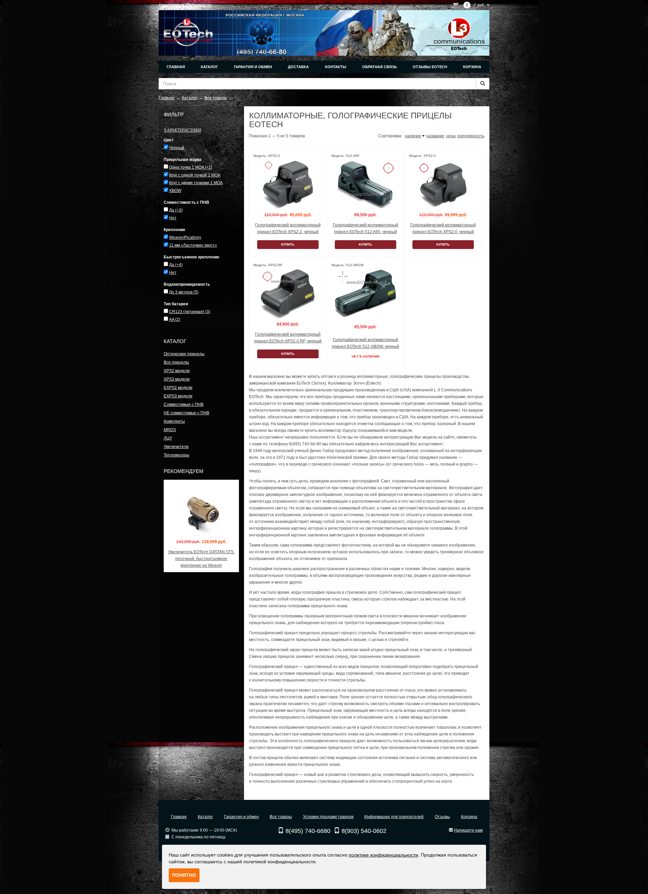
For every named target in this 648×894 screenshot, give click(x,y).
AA (174, 319)
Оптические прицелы (184, 354)
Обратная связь (379, 67)
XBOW (175, 190)
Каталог (209, 67)
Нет (173, 218)
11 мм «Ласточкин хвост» (193, 245)
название (435, 136)
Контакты (335, 67)
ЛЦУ (168, 438)
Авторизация (171, 5)
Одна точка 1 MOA (190, 167)
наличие (413, 136)
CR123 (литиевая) (189, 311)
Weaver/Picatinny (185, 237)
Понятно (184, 875)
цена (451, 136)
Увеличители (176, 446)
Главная (176, 67)
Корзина (472, 67)
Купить (287, 244)
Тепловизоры (176, 455)
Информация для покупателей (394, 816)
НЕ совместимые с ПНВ (186, 413)
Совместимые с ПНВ (184, 404)
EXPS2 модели (178, 387)
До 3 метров (183, 292)
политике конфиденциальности (383, 855)
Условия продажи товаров (328, 816)
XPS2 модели (177, 370)
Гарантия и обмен (253, 67)
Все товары (281, 816)
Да (176, 210)
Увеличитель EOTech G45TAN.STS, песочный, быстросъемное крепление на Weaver (201, 559)
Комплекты (174, 421)
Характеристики (182, 130)
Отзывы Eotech (430, 67)
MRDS (170, 429)
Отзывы (442, 816)
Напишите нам (468, 830)
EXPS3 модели (178, 396)
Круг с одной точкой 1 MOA (194, 175)
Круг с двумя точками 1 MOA (196, 182)
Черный (176, 147)
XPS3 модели (177, 379)
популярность (470, 136)
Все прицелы (176, 362)
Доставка (298, 67)
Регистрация (199, 5)
